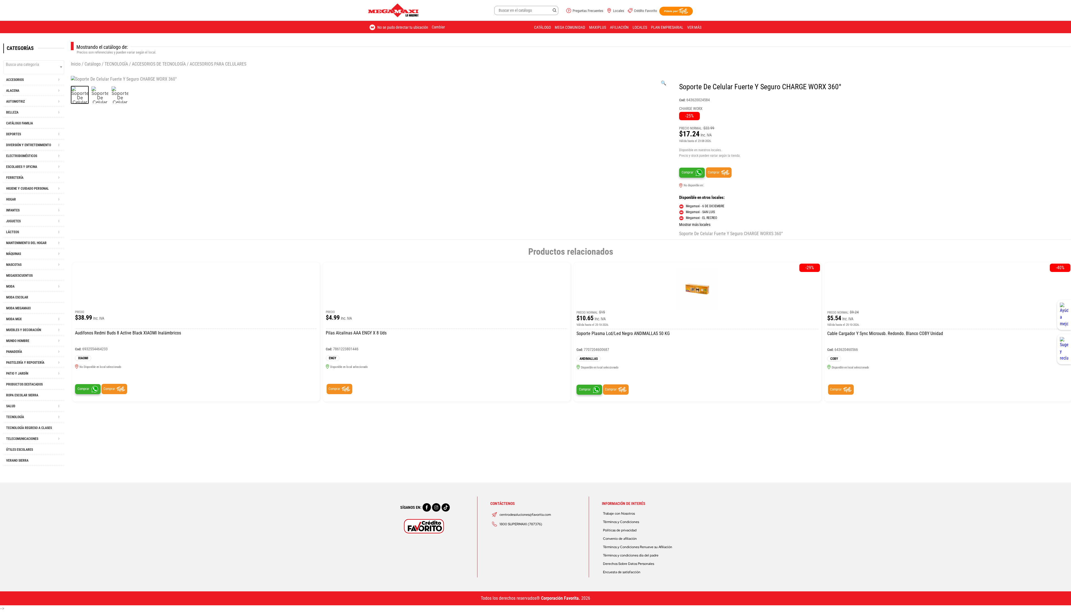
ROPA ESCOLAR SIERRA (22, 395)
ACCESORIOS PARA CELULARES (218, 64)
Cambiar (438, 27)
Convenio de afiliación (620, 538)
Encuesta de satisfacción (621, 572)
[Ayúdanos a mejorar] (1064, 315)
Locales (618, 11)
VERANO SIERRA (17, 460)
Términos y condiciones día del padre (630, 555)
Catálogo (542, 27)
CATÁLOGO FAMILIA (19, 123)
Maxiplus (597, 27)
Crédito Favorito (645, 11)
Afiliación (619, 27)
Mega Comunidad (570, 27)
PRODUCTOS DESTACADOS (24, 384)
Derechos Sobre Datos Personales (628, 564)
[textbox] (34, 64)
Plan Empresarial (667, 27)
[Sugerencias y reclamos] (1064, 349)
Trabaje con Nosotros (619, 513)
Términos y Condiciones (621, 522)
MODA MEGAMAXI (18, 308)
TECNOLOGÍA (116, 64)
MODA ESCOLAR (17, 297)
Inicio (76, 64)
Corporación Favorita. (560, 598)
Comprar (687, 172)
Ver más (694, 27)
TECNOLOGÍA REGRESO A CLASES (29, 428)
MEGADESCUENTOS (19, 276)
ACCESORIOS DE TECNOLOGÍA (159, 64)
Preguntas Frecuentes (588, 11)
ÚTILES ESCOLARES (19, 450)
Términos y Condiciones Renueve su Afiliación (637, 547)
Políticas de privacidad (619, 530)
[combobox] (33, 67)
